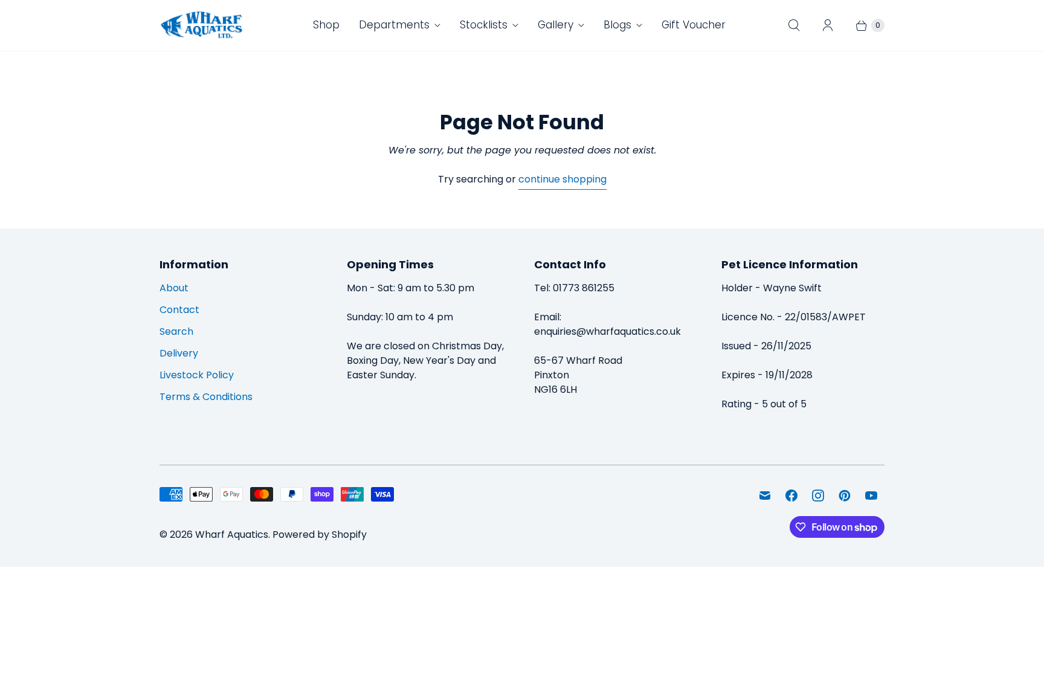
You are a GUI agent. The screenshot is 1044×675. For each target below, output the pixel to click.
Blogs (617, 25)
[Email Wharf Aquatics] (765, 495)
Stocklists (483, 25)
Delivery (179, 353)
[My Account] (828, 25)
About (174, 288)
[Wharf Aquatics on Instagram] (818, 495)
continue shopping (562, 179)
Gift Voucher (694, 25)
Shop (326, 25)
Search (176, 331)
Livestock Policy (197, 375)
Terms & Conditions (206, 397)
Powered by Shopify (319, 534)
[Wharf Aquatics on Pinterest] (844, 495)
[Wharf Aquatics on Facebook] (791, 495)
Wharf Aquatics (231, 534)
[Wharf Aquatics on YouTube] (871, 495)
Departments (394, 25)
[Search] (794, 25)
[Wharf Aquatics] (202, 25)
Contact (179, 310)
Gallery (555, 25)
